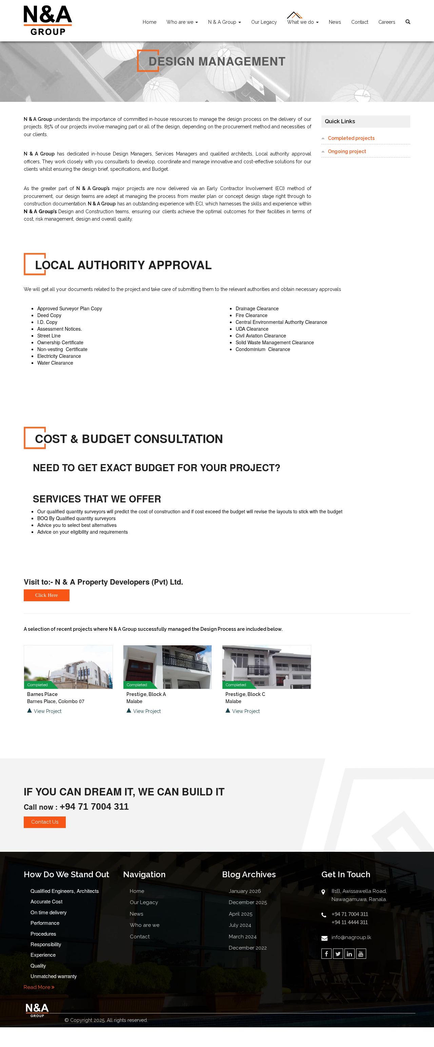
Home (149, 22)
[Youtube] (361, 954)
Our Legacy (264, 22)
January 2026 (245, 891)
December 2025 (248, 902)
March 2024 (243, 937)
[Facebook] (326, 954)
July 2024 (240, 925)
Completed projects (351, 138)
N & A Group (223, 22)
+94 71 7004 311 (94, 807)
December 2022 (248, 948)
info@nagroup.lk (351, 937)
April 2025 (240, 914)
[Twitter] (338, 954)
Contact (359, 22)
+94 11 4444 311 (350, 922)
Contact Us (44, 822)
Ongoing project (347, 151)
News (335, 22)
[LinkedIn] (349, 954)
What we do (301, 22)
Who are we (180, 22)
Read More (38, 987)
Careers (386, 22)
